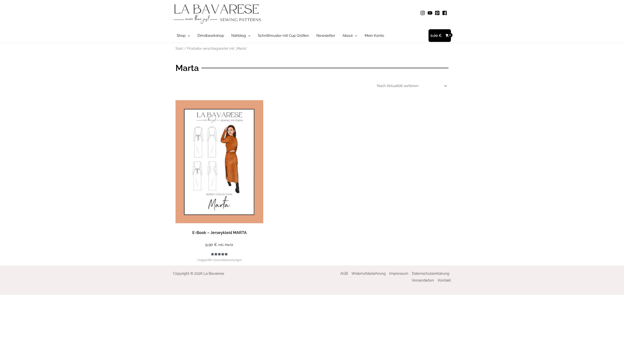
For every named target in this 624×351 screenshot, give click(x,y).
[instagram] (423, 12)
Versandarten (423, 280)
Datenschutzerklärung (430, 273)
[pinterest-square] (438, 12)
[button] (187, 35)
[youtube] (431, 12)
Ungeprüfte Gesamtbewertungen (219, 260)
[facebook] (445, 12)
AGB (344, 273)
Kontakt (444, 280)
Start (179, 48)
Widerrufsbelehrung (368, 273)
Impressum (398, 273)
